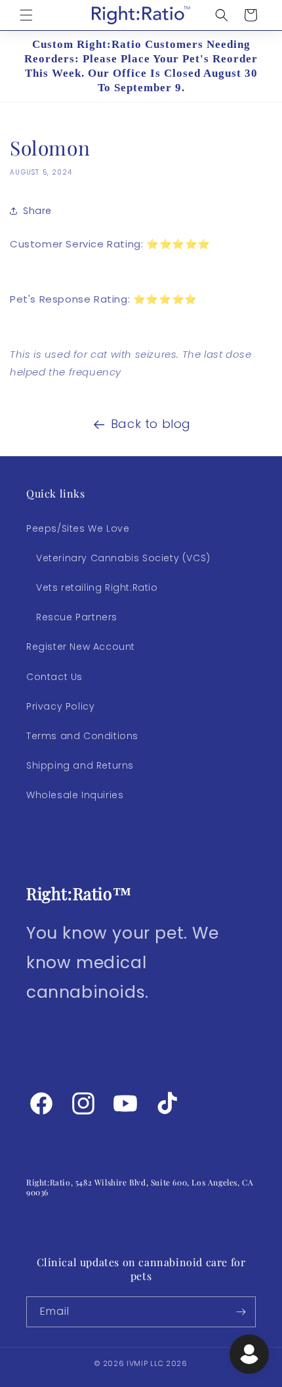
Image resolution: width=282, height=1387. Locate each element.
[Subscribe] (240, 1311)
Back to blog (151, 424)
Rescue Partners (76, 617)
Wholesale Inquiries (74, 794)
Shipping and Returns (80, 765)
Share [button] (37, 210)
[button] (26, 15)
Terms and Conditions (82, 735)
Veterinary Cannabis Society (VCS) (123, 558)
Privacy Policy (60, 706)
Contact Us (54, 676)
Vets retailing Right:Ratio (97, 587)
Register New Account (80, 646)
